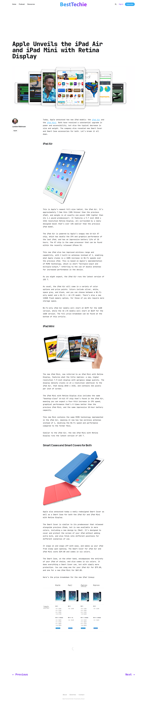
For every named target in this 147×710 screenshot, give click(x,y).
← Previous (20, 674)
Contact (81, 695)
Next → (130, 674)
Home (14, 4)
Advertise (73, 695)
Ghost (82, 699)
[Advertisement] (73, 21)
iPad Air (96, 120)
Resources (31, 4)
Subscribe (130, 4)
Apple (15, 130)
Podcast (22, 4)
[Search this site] (115, 4)
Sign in (121, 4)
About (65, 695)
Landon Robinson (19, 126)
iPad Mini (51, 122)
